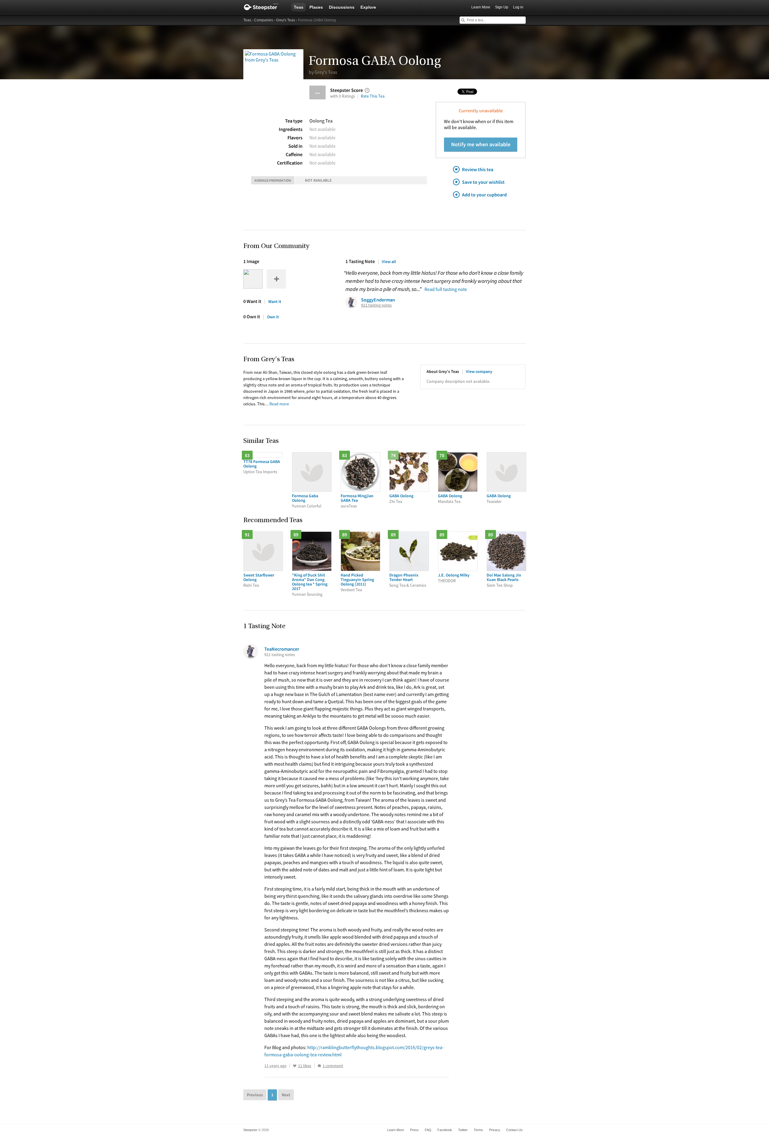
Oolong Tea (321, 121)
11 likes (304, 1066)
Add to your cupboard (484, 195)
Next (286, 1094)
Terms (478, 1130)
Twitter (463, 1130)
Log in (518, 7)
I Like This (294, 1065)
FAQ (428, 1130)
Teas (298, 7)
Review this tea (477, 169)
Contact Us (514, 1130)
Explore (368, 7)
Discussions (341, 7)
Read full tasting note (445, 289)
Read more (279, 404)
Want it (274, 301)
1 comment (333, 1066)
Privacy (494, 1130)
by (323, 72)
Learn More (480, 7)
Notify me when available (480, 144)
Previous (255, 1094)
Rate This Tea (372, 96)
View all (389, 261)
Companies (263, 20)
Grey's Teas (285, 20)
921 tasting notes (376, 305)
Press (414, 1130)
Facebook (444, 1130)
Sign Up (501, 7)
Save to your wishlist (483, 182)
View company (479, 371)
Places (316, 7)
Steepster (264, 7)
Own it (273, 316)
